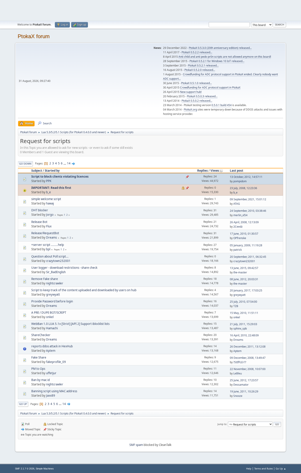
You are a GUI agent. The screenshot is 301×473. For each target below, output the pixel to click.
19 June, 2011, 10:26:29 (244, 391)
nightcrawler (54, 283)
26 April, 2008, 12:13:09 (244, 222)
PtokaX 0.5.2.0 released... (199, 70)
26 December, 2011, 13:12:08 (248, 346)
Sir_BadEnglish (56, 272)
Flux (49, 226)
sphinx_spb (240, 328)
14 (69, 163)
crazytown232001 (58, 261)
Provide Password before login (52, 301)
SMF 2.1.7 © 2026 (24, 468)
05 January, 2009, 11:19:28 (246, 245)
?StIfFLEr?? (239, 362)
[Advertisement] (150, 10)
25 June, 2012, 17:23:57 (244, 380)
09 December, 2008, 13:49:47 (248, 358)
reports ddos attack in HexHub (52, 346)
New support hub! (191, 92)
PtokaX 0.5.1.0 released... (196, 83)
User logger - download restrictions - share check (64, 268)
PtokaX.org (190, 109)
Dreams (51, 237)
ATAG (236, 204)
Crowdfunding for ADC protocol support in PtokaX (210, 87)
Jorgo (50, 215)
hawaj (50, 203)
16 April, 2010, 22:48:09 (244, 335)
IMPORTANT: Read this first (51, 188)
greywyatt (53, 294)
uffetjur (51, 373)
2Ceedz (238, 226)
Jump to (222, 424)
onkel (50, 317)
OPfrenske (239, 238)
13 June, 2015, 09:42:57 (244, 268)
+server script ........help (47, 245)
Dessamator (241, 384)
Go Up (23, 404)
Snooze (237, 396)
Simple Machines (45, 468)
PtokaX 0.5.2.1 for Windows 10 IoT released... (217, 61)
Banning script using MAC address (54, 391)
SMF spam (136, 445)
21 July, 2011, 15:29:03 (243, 324)
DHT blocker (39, 210)
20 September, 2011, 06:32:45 (248, 257)
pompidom (240, 181)
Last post (236, 171)
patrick (237, 250)
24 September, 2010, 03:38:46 (248, 211)
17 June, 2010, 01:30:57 (244, 234)
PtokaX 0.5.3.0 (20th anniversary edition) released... (220, 48)
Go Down (25, 163)
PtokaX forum (34, 36)
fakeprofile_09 (56, 362)
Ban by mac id (40, 380)
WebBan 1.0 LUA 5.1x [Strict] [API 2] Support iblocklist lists (70, 324)
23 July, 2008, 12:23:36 (243, 188)
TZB (235, 306)
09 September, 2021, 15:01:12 (248, 199)
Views (214, 171)
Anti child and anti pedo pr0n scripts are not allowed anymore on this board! (224, 57)
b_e (48, 192)
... (65, 163)
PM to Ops (38, 369)
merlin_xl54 (240, 215)
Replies (202, 171)
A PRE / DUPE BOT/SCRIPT (48, 313)
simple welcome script (46, 199)
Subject (36, 171)
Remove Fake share (44, 279)
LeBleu (237, 373)
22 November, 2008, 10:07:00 (248, 369)
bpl (48, 249)
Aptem (50, 351)
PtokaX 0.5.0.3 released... (202, 96)
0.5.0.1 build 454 (222, 105)
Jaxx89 (50, 396)
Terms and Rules (263, 468)
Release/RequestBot (45, 233)
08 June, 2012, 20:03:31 (244, 279)
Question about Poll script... (50, 256)
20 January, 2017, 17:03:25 (246, 290)
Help (248, 468)
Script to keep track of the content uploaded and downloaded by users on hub (83, 290)
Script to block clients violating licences (60, 177)
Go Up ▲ (281, 468)
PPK (48, 181)
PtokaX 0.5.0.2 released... (197, 101)
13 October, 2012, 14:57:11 (246, 177)
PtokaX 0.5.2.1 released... (203, 65)
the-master (240, 272)
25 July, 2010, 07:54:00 (243, 302)
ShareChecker (40, 335)
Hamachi (52, 328)
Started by (52, 171)
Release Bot (39, 222)
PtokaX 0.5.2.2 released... (197, 52)
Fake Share (38, 357)
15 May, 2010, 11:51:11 (244, 313)
